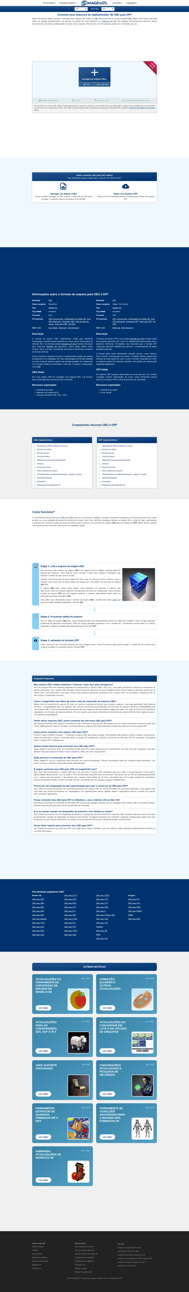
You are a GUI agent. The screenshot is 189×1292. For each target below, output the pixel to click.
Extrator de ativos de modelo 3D (86, 1254)
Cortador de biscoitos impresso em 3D (131, 1255)
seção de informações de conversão (142, 108)
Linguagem (131, 3)
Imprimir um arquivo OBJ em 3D (129, 1248)
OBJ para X (101, 911)
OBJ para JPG (134, 903)
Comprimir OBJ (68, 322)
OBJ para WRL (102, 907)
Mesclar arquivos (81, 1268)
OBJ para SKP (70, 915)
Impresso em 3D (109, 21)
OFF (130, 19)
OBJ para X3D (102, 919)
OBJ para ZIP (101, 931)
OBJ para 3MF (38, 903)
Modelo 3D (53, 308)
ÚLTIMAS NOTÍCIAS (94, 966)
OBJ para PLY (70, 911)
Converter (117, 3)
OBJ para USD (70, 935)
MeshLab (62, 328)
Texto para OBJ (61, 324)
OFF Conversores (120, 319)
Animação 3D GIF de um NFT (128, 1251)
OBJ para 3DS (38, 899)
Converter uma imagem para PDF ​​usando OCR (134, 1258)
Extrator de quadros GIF (83, 1272)
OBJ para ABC (38, 907)
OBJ (96, 19)
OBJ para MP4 (134, 919)
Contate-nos (36, 1268)
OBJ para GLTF (70, 895)
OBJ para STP (70, 927)
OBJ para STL (70, 923)
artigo (114, 600)
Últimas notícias (38, 1247)
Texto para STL (80, 1265)
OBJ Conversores (56, 319)
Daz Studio (53, 328)
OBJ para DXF (102, 939)
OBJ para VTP (102, 903)
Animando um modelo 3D (126, 1266)
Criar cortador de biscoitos (84, 1247)
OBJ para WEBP (135, 911)
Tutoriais (35, 1250)
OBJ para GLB (38, 935)
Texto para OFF (145, 322)
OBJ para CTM (38, 923)
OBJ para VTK (102, 899)
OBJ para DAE (38, 927)
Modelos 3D (51, 347)
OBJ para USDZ (102, 895)
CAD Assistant (73, 328)
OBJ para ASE (38, 915)
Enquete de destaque (39, 1257)
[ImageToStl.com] (94, 3)
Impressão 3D (37, 1254)
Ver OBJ (71, 324)
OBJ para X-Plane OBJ (105, 915)
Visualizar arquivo (67, 3)
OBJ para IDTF (70, 899)
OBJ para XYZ (102, 923)
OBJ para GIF (134, 899)
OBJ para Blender (39, 919)
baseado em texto (69, 344)
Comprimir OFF (132, 322)
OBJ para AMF (38, 911)
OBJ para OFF (70, 907)
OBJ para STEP (70, 919)
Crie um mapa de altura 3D (84, 1250)
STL (69, 364)
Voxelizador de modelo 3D (75, 319)
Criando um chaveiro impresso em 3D (131, 1262)
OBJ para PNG (134, 907)
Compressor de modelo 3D (84, 1257)
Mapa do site (36, 1265)
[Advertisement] (62, 42)
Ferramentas (48, 3)
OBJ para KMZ (70, 903)
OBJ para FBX (38, 931)
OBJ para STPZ (70, 931)
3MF (39, 367)
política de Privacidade (40, 1261)
